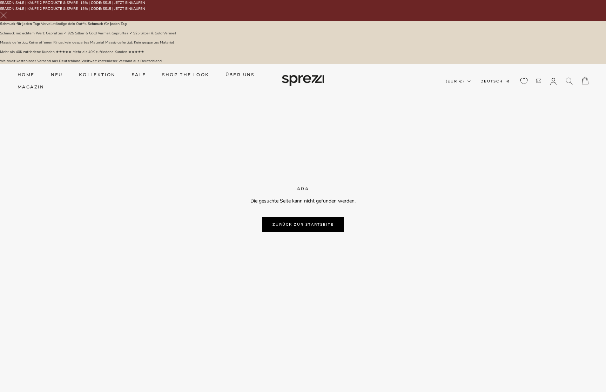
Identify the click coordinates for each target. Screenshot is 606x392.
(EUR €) (455, 81)
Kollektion (97, 74)
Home (26, 74)
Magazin (31, 86)
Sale (139, 74)
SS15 (107, 2)
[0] (523, 81)
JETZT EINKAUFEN (129, 2)
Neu (57, 74)
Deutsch (491, 81)
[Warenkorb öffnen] (585, 81)
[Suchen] (569, 80)
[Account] (553, 80)
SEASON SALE (12, 2)
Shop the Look (185, 74)
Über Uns (240, 74)
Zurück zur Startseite (303, 224)
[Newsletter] (538, 80)
